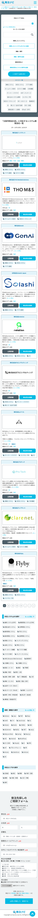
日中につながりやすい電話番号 (12, 850)
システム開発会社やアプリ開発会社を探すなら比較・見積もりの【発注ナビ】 (17, 7)
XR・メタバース (22, 101)
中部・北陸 (16, 161)
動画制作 (31, 101)
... (25, 605)
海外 (14, 210)
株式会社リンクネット (19, 133)
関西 (22, 161)
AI (7, 105)
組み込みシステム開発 (13, 97)
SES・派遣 (28, 105)
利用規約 (13, 893)
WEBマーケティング (9, 101)
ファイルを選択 (6, 885)
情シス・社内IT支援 (16, 105)
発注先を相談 (27, 165)
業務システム (9, 85)
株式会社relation (19, 317)
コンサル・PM (26, 97)
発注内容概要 (6, 858)
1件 (9, 444)
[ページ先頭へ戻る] (32, 914)
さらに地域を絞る (10, 27)
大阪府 (6, 8)
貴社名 (3, 814)
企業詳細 (10, 165)
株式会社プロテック (19, 462)
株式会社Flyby (19, 553)
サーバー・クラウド (13, 93)
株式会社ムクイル (19, 412)
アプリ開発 (29, 85)
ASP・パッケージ (26, 93)
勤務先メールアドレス (9, 841)
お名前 (3, 823)
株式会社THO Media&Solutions (19, 180)
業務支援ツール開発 (14, 109)
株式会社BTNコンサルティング (19, 363)
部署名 (3, 832)
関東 (11, 161)
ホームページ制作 (10, 89)
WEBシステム (20, 85)
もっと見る (16, 158)
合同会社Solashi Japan (19, 273)
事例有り (13, 444)
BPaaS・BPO (26, 109)
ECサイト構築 (22, 89)
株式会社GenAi (19, 226)
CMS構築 (30, 89)
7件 (9, 208)
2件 (9, 345)
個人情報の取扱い (24, 893)
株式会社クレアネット (19, 508)
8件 (9, 391)
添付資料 (4, 880)
